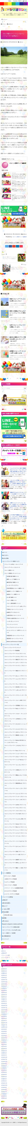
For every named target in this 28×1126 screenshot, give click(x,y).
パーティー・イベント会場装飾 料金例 (13, 888)
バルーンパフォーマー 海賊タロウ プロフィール (15, 671)
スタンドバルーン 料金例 (10, 885)
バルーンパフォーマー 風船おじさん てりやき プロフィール (15, 776)
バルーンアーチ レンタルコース (12, 567)
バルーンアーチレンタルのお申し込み (11, 930)
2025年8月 (4, 986)
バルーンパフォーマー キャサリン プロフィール (15, 666)
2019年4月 (4, 1074)
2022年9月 (4, 1029)
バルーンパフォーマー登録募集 (12, 650)
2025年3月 (4, 994)
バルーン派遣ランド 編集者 (19, 236)
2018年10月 (4, 1085)
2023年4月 (4, 1016)
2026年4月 (4, 973)
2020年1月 (4, 1055)
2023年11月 (4, 1007)
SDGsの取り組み (8, 915)
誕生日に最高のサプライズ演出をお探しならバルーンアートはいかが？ (18, 339)
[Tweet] (6, 246)
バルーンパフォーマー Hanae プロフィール (15, 824)
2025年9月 (4, 984)
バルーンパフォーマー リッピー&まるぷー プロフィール (15, 760)
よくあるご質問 (6, 909)
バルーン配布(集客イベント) (14, 603)
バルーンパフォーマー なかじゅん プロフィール (15, 847)
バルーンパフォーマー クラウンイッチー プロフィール (15, 696)
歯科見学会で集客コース (13, 582)
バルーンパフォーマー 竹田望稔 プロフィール (15, 705)
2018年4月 (4, 1098)
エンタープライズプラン (13, 585)
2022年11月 (4, 1025)
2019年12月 (4, 1057)
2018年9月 (4, 1087)
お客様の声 (4, 900)
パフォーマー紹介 (5, 955)
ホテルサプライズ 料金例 (10, 891)
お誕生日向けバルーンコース (14, 615)
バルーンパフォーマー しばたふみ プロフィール (15, 691)
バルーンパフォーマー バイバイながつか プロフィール (15, 842)
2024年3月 (4, 1003)
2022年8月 (4, 1031)
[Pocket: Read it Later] (21, 246)
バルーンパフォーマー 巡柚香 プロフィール (15, 859)
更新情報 (4, 918)
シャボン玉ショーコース (13, 621)
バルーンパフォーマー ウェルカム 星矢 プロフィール (15, 820)
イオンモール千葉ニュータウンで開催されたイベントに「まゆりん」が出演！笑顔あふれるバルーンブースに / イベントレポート (19, 184)
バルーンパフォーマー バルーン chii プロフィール (15, 800)
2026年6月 (4, 969)
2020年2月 (4, 1053)
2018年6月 (4, 1094)
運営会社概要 (5, 912)
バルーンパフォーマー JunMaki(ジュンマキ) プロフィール (15, 720)
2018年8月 (4, 1089)
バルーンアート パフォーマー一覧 (10, 644)
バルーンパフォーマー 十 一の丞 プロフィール (15, 855)
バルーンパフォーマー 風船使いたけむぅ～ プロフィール (15, 736)
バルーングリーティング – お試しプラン (16, 606)
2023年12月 (4, 1005)
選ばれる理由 (5, 558)
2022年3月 (4, 1040)
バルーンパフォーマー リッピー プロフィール (15, 753)
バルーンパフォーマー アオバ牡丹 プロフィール (15, 814)
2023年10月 (4, 1009)
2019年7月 (4, 1068)
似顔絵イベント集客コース (13, 594)
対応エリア (4, 906)
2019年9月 (4, 1063)
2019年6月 (4, 1070)
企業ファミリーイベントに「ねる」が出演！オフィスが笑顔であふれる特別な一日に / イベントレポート (19, 197)
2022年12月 (4, 1022)
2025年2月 (4, 997)
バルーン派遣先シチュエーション (12, 573)
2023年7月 (4, 1012)
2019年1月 (4, 1081)
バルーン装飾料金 (6, 873)
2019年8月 (4, 1065)
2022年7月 (4, 1033)
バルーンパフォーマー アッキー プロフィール (15, 796)
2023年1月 (4, 1020)
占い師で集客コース (11, 597)
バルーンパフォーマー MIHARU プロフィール (15, 687)
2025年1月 (4, 999)
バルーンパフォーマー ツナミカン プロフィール (15, 837)
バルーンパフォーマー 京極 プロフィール (14, 851)
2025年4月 (4, 992)
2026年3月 (4, 975)
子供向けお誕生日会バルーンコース (15, 618)
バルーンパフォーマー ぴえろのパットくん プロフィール (15, 725)
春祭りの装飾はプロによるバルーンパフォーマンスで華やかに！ (18, 313)
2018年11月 (4, 1083)
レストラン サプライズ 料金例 (11, 894)
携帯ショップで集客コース (13, 579)
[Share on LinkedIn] (17, 246)
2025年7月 (4, 988)
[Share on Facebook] (10, 246)
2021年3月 (4, 1046)
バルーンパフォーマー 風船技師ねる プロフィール (15, 784)
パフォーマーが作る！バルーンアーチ (13, 564)
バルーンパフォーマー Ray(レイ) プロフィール (15, 709)
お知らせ (21, 42)
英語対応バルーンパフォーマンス (15, 638)
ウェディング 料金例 (9, 882)
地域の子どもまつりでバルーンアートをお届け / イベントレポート (19, 190)
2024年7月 (4, 1001)
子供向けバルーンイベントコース (15, 609)
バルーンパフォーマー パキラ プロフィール (15, 810)
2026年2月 (4, 977)
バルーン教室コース (9, 570)
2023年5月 (4, 1014)
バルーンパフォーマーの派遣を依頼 (10, 927)
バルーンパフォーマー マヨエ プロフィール (15, 807)
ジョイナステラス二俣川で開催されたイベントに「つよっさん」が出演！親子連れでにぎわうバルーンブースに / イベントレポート (19, 176)
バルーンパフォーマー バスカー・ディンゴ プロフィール (15, 714)
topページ (4, 552)
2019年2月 (4, 1078)
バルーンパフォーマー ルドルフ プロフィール (15, 833)
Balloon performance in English (14, 641)
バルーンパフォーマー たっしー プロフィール (15, 830)
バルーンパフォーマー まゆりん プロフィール (15, 732)
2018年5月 (4, 1096)
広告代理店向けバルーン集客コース (15, 588)
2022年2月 (4, 1042)
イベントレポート (7, 192)
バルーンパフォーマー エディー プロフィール (15, 662)
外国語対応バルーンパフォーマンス (15, 635)
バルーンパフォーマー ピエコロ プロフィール (15, 729)
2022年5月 (4, 1037)
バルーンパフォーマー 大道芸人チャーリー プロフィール (15, 771)
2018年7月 (4, 1091)
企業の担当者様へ (6, 903)
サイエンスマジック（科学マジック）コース (16, 631)
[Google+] (14, 246)
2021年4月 (4, 1044)
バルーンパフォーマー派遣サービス (10, 561)
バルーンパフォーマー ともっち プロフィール (15, 793)
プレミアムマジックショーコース (15, 627)
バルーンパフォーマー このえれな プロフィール (15, 746)
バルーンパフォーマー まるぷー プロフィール (15, 756)
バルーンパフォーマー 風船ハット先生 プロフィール (15, 869)
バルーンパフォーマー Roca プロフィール (14, 750)
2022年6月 (4, 1035)
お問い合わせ (5, 921)
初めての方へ (5, 555)
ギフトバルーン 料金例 (10, 876)
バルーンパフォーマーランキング (12, 647)
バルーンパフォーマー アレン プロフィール (15, 684)
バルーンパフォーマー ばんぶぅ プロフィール (15, 675)
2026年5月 (4, 971)
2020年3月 (4, 1050)
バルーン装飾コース (11, 600)
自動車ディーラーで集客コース (14, 591)
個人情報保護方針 (6, 936)
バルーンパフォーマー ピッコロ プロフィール (15, 780)
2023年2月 (4, 1018)
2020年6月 (4, 1048)
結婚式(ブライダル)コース (13, 612)
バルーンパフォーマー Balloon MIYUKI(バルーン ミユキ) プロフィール (15, 741)
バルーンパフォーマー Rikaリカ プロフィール (15, 827)
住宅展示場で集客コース (13, 576)
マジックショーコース (12, 624)
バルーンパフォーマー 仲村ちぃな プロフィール (15, 863)
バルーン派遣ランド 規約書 (8, 933)
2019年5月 (4, 1072)
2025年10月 (4, 981)
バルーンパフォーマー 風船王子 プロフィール (15, 659)
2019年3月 (4, 1076)
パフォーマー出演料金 (7, 897)
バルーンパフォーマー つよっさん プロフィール (15, 766)
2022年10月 (4, 1027)
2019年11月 (4, 1059)
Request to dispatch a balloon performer (12, 924)
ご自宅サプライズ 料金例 (10, 879)
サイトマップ (5, 939)
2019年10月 (4, 1061)
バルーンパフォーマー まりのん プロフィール (15, 656)
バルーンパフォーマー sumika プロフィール (15, 804)
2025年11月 (4, 979)
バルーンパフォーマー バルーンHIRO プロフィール (15, 701)
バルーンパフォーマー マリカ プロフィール (15, 653)
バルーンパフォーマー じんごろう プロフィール (15, 680)
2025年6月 (4, 990)
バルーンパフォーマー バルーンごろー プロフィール (15, 789)
